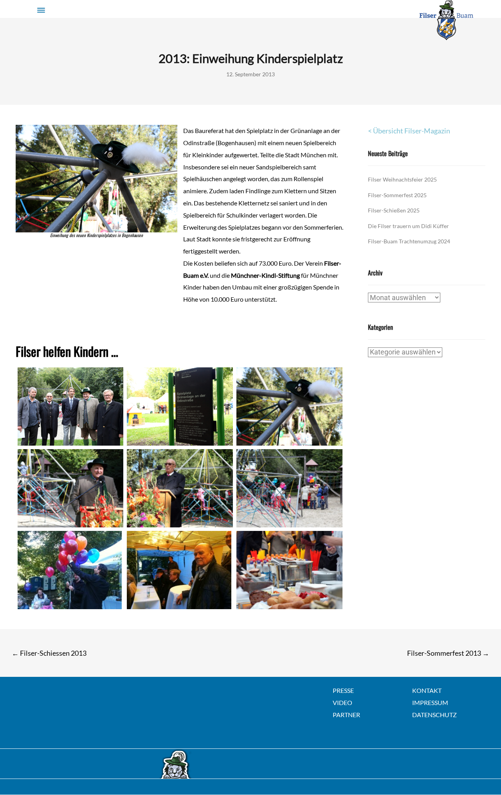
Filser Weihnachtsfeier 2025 (402, 179)
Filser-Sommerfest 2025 (397, 195)
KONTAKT (427, 690)
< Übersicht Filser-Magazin (409, 130)
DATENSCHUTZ (434, 714)
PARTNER (346, 714)
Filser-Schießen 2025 (394, 210)
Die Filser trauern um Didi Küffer (408, 226)
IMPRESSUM (430, 702)
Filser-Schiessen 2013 (49, 653)
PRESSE (343, 690)
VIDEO (342, 702)
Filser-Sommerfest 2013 (448, 653)
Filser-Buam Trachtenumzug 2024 (409, 241)
